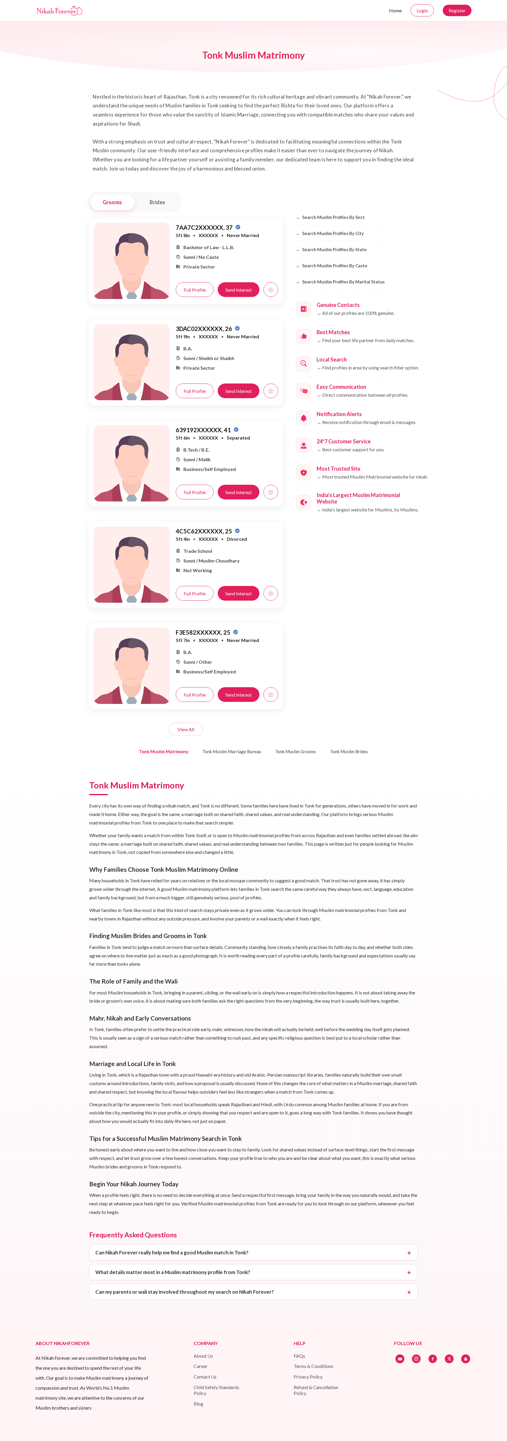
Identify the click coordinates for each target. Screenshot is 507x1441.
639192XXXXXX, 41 (204, 429)
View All (186, 729)
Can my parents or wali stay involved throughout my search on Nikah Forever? (184, 1292)
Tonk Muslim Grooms (295, 751)
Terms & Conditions (313, 1366)
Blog (198, 1403)
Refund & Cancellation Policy (316, 1390)
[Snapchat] (465, 1359)
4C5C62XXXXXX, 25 (204, 531)
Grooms (112, 202)
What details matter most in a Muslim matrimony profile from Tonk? (172, 1272)
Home (395, 10)
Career (200, 1366)
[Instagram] (416, 1359)
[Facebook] (433, 1359)
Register (457, 10)
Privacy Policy (308, 1376)
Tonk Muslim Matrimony (163, 751)
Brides (157, 202)
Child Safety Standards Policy (216, 1390)
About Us (203, 1356)
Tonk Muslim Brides (349, 751)
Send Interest (238, 290)
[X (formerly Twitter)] (449, 1359)
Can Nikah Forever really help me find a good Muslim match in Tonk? (172, 1252)
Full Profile (195, 290)
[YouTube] (400, 1359)
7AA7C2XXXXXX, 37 (205, 227)
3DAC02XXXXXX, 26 (204, 328)
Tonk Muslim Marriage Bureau (231, 751)
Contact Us (205, 1376)
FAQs (299, 1356)
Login (422, 10)
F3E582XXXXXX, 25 (203, 632)
